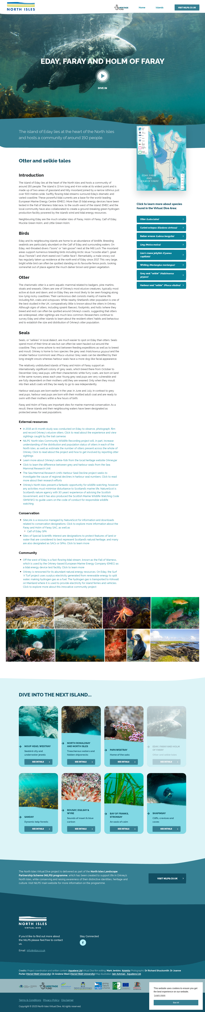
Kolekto (126, 970)
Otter (149, 219)
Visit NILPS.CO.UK (187, 7)
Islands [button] (159, 7)
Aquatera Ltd (75, 970)
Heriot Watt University (38, 973)
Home (142, 7)
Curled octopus (158, 227)
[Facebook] (83, 942)
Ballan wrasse (157, 236)
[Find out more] (38, 736)
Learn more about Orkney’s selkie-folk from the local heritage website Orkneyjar (70, 460)
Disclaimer (67, 1000)
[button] (102, 76)
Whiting (157, 264)
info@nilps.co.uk (36, 950)
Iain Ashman (119, 973)
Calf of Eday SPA (37, 531)
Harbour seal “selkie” (160, 285)
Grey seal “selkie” (157, 275)
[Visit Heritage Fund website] (122, 7)
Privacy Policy (51, 1000)
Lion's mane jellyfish (155, 254)
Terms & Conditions (30, 1000)
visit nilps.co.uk (167, 878)
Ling (150, 244)
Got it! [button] (176, 1002)
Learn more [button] (159, 995)
